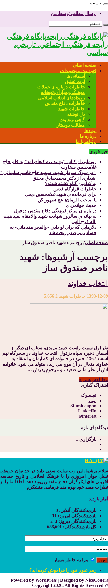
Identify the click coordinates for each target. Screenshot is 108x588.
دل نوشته (76, 114)
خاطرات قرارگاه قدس (74, 188)
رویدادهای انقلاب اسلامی (61, 97)
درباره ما (88, 136)
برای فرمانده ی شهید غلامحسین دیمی (60, 194)
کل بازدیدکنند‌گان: (79, 526)
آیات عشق (75, 81)
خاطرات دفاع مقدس (65, 103)
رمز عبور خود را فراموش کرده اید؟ (62, 570)
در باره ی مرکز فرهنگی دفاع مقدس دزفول (55, 210)
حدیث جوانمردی (81, 205)
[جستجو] (105, 4)
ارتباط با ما (86, 141)
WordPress (46, 580)
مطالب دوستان (70, 125)
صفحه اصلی (84, 65)
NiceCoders (96, 580)
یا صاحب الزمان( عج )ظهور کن (67, 199)
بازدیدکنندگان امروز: (76, 515)
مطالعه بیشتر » (93, 379)
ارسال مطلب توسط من (73, 13)
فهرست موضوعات (78, 70)
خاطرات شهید (71, 108)
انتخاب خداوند (88, 283)
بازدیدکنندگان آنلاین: (77, 510)
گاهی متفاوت (72, 119)
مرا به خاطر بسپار (72, 559)
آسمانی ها (75, 76)
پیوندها (90, 130)
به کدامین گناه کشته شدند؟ (70, 183)
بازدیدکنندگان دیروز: (76, 521)
